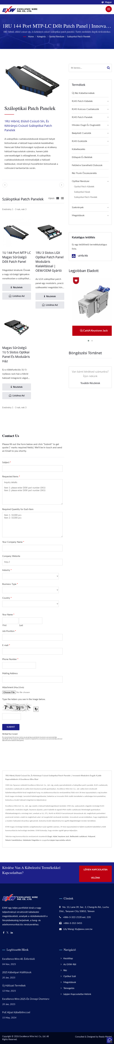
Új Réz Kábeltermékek (83, 93)
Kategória (41, 37)
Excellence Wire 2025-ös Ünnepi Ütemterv (25, 999)
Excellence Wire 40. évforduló (18, 959)
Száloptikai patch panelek (78, 37)
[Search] (108, 68)
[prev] (5, 185)
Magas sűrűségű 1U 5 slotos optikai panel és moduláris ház (16, 354)
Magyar (108, 2)
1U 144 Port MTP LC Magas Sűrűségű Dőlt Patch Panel (16, 257)
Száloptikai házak (82, 192)
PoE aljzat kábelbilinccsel (16, 1012)
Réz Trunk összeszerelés (84, 173)
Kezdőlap (68, 958)
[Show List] (62, 198)
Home (31, 37)
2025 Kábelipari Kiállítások (16, 972)
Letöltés (82, 255)
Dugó (50, 836)
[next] (61, 185)
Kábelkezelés (78, 149)
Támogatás (68, 988)
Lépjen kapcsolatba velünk (60, 840)
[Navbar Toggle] (109, 9)
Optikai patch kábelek (84, 187)
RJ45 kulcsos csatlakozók (85, 109)
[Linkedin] (12, 932)
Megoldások (78, 215)
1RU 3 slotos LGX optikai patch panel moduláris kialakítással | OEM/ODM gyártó (49, 262)
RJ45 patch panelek (82, 117)
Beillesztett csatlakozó (78, 836)
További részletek (90, 383)
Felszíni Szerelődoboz (13, 840)
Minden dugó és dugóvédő (86, 125)
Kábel (55, 836)
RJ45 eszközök (79, 141)
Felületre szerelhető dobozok (87, 165)
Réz (65, 970)
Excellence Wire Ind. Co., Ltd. (32, 1037)
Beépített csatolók (81, 133)
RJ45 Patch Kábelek (82, 101)
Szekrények (78, 207)
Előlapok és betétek (82, 157)
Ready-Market (105, 1037)
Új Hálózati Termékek (14, 985)
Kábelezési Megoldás (31, 840)
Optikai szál (69, 976)
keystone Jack (63, 836)
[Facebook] (3, 932)
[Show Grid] (58, 198)
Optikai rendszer (56, 37)
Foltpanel (91, 836)
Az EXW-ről (69, 964)
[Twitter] (7, 932)
